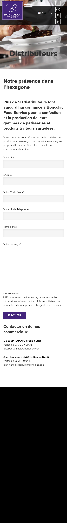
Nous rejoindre (32, 502)
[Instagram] (58, 15)
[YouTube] (58, 9)
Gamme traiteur (15, 421)
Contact (27, 512)
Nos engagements (17, 411)
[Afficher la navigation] (28, 5)
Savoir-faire (11, 406)
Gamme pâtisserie (16, 416)
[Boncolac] (12, 10)
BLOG (33, 475)
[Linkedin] (58, 21)
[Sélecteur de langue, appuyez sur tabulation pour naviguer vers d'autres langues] (41, 12)
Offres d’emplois (33, 507)
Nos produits (12, 426)
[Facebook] (58, 3)
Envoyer (14, 315)
